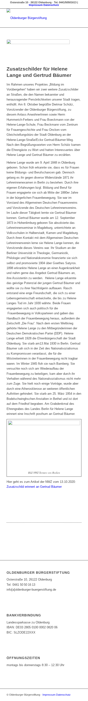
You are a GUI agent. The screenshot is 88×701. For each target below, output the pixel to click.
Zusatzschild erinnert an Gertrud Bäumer (34, 486)
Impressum (36, 5)
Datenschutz (51, 5)
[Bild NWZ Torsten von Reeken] (38, 51)
